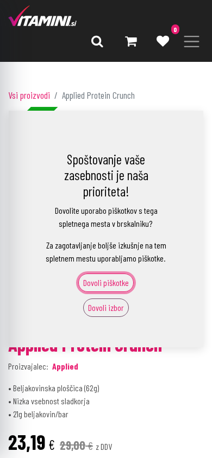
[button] (97, 41)
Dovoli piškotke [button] (106, 282)
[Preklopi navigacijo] (191, 41)
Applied (65, 366)
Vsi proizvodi (29, 95)
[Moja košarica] (130, 41)
